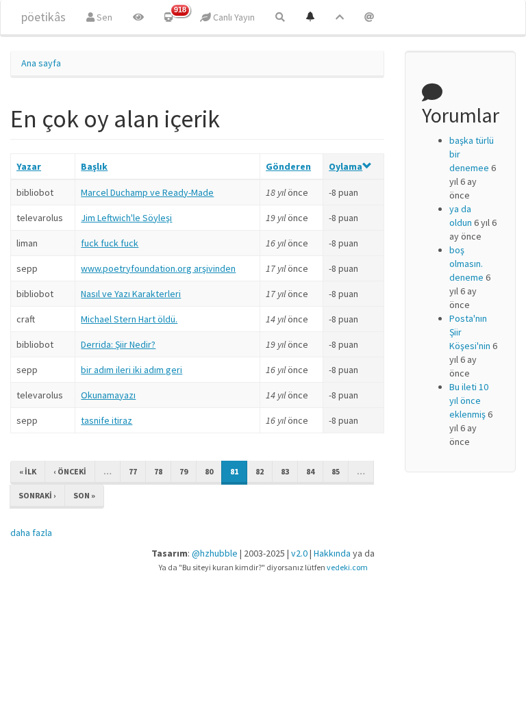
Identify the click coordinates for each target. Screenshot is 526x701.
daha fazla (31, 532)
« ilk (27, 471)
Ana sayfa (41, 63)
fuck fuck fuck (109, 243)
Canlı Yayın (233, 17)
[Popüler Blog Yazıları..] (339, 17)
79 (183, 471)
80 (209, 471)
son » (84, 495)
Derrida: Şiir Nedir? (118, 344)
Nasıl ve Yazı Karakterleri (131, 294)
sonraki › (37, 495)
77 (133, 471)
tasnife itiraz (106, 420)
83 (285, 471)
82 (259, 471)
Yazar (28, 166)
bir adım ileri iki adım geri (131, 370)
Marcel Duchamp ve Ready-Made (147, 192)
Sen (103, 17)
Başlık (94, 166)
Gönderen (288, 166)
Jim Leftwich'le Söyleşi (126, 218)
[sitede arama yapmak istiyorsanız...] (280, 17)
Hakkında (332, 553)
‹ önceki (69, 471)
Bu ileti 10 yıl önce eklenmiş (468, 400)
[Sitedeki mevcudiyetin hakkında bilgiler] (369, 17)
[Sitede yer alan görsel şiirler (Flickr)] (138, 17)
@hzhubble (215, 553)
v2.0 (299, 553)
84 (310, 471)
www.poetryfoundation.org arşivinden (158, 268)
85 (335, 471)
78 (158, 471)
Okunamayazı (108, 395)
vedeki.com (347, 567)
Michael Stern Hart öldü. (129, 319)
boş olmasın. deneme (466, 263)
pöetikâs (43, 17)
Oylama (345, 166)
